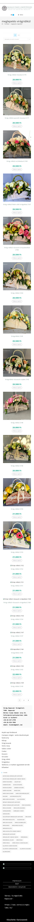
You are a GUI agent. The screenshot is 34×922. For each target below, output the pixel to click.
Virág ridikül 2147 (17, 636)
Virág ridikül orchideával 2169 (17, 161)
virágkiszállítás (7, 828)
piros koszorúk (26, 805)
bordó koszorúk (7, 782)
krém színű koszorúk (9, 799)
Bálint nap (18, 782)
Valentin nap (21, 819)
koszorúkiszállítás (15, 796)
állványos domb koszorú (10, 846)
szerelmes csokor (18, 811)
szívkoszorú (6, 814)
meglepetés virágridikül (16, 24)
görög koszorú (7, 790)
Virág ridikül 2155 (17, 509)
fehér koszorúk (7, 787)
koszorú (5, 796)
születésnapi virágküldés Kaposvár (13, 816)
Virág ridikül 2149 (17, 686)
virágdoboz (6, 825)
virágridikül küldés (8, 840)
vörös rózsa (6, 843)
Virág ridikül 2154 (17, 619)
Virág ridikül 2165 (17, 670)
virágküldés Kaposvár (9, 834)
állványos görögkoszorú (10, 848)
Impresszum (17, 881)
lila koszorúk (21, 799)
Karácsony (17, 790)
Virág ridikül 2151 (17, 586)
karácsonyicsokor (8, 793)
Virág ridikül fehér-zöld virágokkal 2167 (17, 204)
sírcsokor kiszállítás (9, 819)
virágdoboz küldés (17, 825)
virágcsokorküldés (20, 822)
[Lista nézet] (18, 35)
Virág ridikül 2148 (17, 423)
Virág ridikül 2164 (17, 293)
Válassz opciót (17, 83)
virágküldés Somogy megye (10, 837)
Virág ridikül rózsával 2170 (17, 75)
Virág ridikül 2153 (17, 552)
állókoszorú (6, 851)
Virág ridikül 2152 (17, 569)
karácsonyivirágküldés (22, 793)
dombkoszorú (7, 784)
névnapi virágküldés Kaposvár (11, 802)
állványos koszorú (25, 848)
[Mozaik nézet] (15, 35)
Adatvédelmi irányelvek (17, 887)
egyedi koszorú (17, 784)
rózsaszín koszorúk (19, 808)
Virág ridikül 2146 (17, 466)
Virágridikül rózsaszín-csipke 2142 (17, 379)
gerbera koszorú (19, 787)
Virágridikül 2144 (17, 653)
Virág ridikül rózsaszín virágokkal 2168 (17, 602)
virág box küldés (7, 822)
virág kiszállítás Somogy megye (12, 831)
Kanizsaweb (22, 920)
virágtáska (19, 840)
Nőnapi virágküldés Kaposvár (11, 805)
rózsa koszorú (7, 808)
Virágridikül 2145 (17, 336)
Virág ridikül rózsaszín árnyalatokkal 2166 (17, 249)
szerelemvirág (7, 811)
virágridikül (24, 837)
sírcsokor (28, 816)
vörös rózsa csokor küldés (20, 843)
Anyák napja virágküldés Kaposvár (12, 776)
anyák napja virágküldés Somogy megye (14, 779)
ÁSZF (17, 884)
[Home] (2, 24)
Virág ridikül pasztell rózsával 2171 (17, 118)
